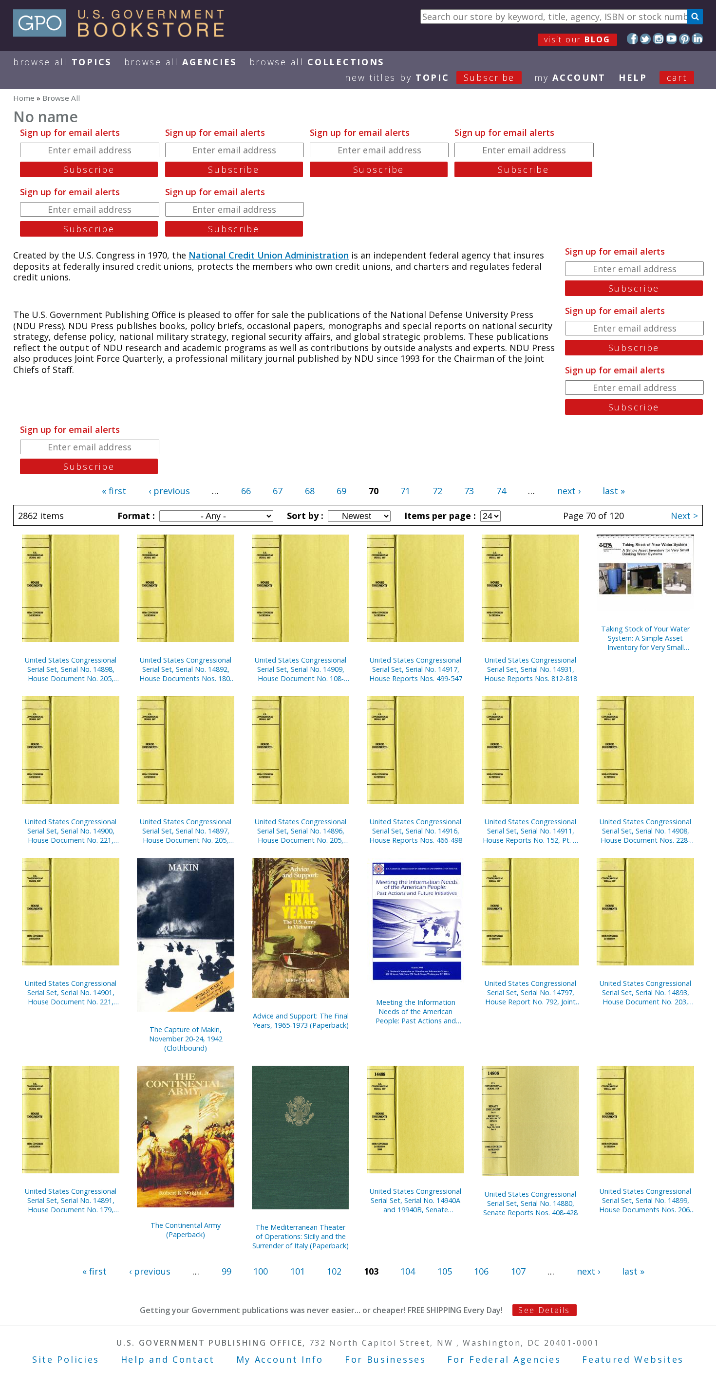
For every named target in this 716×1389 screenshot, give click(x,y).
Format (134, 515)
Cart (677, 77)
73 (469, 491)
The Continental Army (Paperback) (186, 1230)
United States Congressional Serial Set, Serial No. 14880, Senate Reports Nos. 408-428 (530, 1203)
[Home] (123, 33)
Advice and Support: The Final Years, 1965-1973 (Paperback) (301, 1020)
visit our (577, 39)
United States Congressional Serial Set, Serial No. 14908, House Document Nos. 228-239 (645, 831)
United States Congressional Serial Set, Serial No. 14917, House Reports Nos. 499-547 (415, 669)
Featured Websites (633, 1359)
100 (260, 1271)
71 (405, 491)
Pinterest (684, 38)
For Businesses (385, 1359)
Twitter (645, 38)
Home (24, 98)
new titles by (430, 77)
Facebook (632, 38)
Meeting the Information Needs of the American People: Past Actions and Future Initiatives (416, 1011)
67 (278, 491)
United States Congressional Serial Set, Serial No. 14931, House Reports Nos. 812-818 (530, 669)
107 (518, 1271)
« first (114, 491)
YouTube (671, 38)
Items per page (438, 515)
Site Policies (65, 1359)
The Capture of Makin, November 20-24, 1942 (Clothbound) (186, 1039)
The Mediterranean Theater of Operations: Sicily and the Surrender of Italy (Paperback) (300, 1236)
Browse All (62, 62)
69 (341, 491)
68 (310, 491)
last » (614, 491)
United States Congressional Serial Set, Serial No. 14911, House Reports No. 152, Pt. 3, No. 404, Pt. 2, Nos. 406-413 (531, 831)
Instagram (658, 38)
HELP (633, 77)
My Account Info (280, 1359)
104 (407, 1271)
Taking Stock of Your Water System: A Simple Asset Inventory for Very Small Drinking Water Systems (645, 638)
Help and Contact (168, 1359)
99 (226, 1271)
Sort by (304, 515)
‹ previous (169, 491)
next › (569, 491)
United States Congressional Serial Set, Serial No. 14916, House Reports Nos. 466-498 (415, 831)
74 (501, 491)
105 (444, 1271)
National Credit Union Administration (268, 255)
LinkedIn (697, 38)
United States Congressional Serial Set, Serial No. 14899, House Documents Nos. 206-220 (645, 1200)
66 (246, 491)
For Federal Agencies (504, 1359)
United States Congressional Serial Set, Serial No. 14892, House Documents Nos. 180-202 (185, 669)
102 (334, 1271)
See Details (544, 1310)
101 (297, 1271)
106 (481, 1271)
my (570, 77)
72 (437, 491)
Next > (684, 515)
